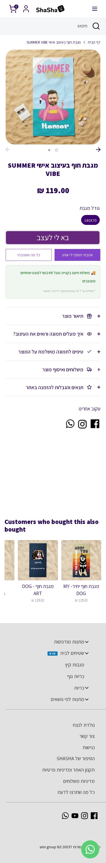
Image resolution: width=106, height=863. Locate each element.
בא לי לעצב (53, 237)
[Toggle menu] (86, 642)
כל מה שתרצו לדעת (76, 792)
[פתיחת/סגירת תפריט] (94, 8)
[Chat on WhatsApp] (69, 427)
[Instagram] (84, 815)
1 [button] (56, 150)
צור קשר (87, 736)
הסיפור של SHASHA (76, 758)
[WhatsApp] (65, 815)
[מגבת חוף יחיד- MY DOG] (81, 560)
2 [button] (49, 150)
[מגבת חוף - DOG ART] (38, 560)
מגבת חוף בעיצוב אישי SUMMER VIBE (54, 42)
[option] (53, 97)
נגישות (89, 747)
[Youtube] (75, 815)
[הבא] (98, 149)
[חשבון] (26, 7)
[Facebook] (94, 815)
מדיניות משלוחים (79, 781)
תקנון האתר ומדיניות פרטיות (68, 769)
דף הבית (94, 42)
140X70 (90, 220)
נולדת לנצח (84, 725)
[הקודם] (7, 149)
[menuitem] (50, 642)
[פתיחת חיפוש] (97, 26)
